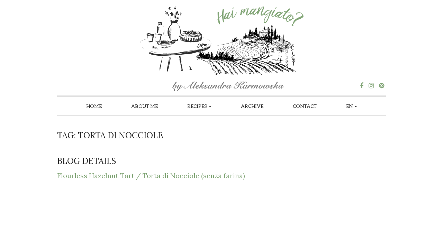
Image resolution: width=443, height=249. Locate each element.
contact (305, 106)
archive (252, 106)
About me (144, 106)
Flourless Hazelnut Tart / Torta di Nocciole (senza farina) (151, 175)
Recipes (197, 106)
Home (94, 106)
